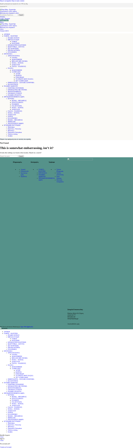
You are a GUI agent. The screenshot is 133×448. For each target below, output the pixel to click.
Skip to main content (18, 1)
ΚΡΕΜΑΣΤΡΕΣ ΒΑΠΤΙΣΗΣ (17, 45)
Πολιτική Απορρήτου (60, 181)
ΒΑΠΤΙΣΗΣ (15, 43)
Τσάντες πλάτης (13, 134)
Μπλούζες (11, 130)
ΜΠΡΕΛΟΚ (12, 122)
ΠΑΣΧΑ (10, 68)
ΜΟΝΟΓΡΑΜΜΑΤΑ (14, 91)
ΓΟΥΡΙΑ (14, 57)
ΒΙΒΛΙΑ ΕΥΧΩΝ (13, 40)
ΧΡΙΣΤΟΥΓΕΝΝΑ (14, 56)
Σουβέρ (10, 136)
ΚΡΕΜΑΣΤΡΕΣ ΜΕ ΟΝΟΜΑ (17, 90)
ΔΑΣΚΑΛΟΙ (16, 65)
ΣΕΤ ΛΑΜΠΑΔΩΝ (22, 81)
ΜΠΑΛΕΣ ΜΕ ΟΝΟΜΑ (20, 61)
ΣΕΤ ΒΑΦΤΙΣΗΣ (13, 48)
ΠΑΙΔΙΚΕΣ (15, 104)
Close (2, 437)
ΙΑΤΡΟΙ (10, 116)
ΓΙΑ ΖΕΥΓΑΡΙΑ (17, 106)
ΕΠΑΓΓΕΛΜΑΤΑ (17, 102)
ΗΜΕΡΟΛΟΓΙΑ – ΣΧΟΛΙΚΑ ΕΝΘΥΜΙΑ (21, 82)
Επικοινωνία (24, 171)
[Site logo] (10, 13)
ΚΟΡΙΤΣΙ (19, 75)
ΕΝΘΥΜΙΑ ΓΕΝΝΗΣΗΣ (16, 88)
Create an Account (5, 447)
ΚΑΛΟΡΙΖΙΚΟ (12, 118)
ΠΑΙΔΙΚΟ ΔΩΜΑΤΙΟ (42, 175)
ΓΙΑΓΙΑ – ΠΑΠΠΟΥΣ (19, 66)
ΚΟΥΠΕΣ (11, 98)
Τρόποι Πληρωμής (59, 170)
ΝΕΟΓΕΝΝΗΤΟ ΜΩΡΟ (16, 123)
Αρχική (23, 169)
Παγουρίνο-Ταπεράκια (15, 132)
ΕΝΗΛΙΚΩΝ (20, 77)
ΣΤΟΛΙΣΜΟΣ (12, 52)
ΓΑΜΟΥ (14, 41)
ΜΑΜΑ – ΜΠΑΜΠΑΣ (19, 100)
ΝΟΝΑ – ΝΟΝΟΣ (17, 63)
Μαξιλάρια (11, 127)
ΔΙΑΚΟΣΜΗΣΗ (17, 59)
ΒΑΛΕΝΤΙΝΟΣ (13, 84)
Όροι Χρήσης (58, 177)
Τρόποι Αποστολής (60, 174)
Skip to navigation (6, 1)
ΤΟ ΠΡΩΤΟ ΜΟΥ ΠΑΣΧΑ (24, 79)
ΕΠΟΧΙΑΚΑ (43, 173)
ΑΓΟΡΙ (18, 74)
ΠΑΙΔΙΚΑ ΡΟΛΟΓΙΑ (14, 95)
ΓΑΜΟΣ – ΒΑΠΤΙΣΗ (42, 170)
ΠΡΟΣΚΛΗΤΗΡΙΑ (14, 50)
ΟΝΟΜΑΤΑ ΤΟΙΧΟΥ (15, 93)
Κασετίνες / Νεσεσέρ (14, 129)
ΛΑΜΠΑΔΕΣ (16, 72)
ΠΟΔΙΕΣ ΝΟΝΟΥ (14, 38)
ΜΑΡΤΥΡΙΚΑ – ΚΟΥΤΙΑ (16, 47)
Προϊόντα (24, 176)
